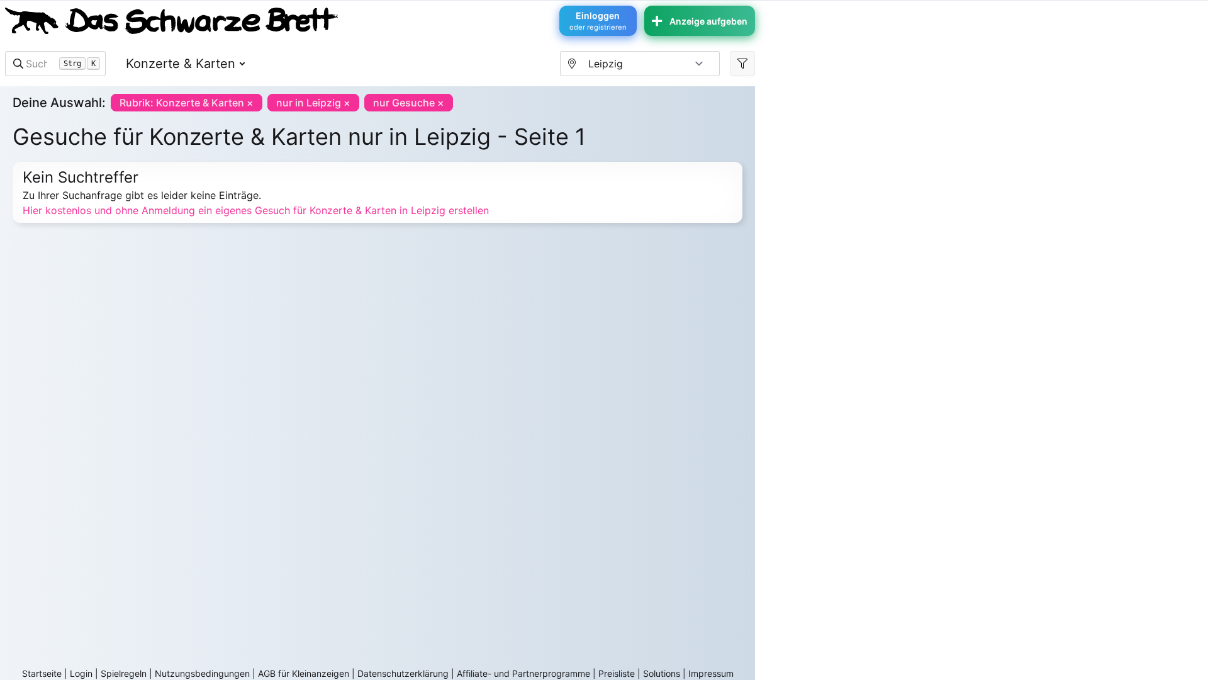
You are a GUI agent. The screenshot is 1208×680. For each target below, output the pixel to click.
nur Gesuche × (408, 102)
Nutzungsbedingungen (202, 673)
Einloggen (598, 20)
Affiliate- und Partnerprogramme (523, 673)
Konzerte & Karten (180, 63)
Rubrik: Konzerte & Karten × (187, 102)
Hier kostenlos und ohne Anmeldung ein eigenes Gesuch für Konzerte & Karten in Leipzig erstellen (256, 210)
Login (81, 673)
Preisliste (616, 673)
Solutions (661, 673)
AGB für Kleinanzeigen (303, 673)
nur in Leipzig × (313, 102)
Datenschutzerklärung (403, 673)
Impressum (711, 673)
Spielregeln (124, 673)
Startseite (42, 673)
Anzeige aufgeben (708, 21)
